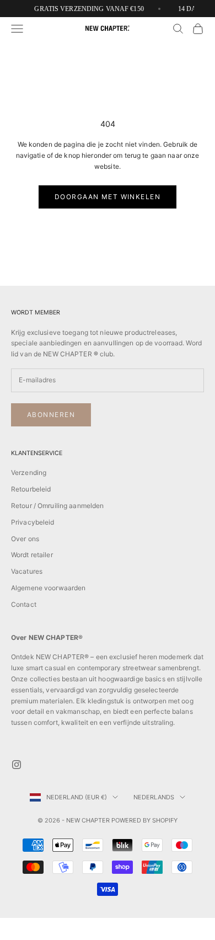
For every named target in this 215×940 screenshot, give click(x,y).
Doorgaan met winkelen (107, 197)
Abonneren (51, 414)
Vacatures (26, 571)
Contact (23, 604)
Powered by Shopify (144, 820)
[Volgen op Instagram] (16, 764)
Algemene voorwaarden (48, 588)
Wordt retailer (32, 555)
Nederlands (153, 797)
